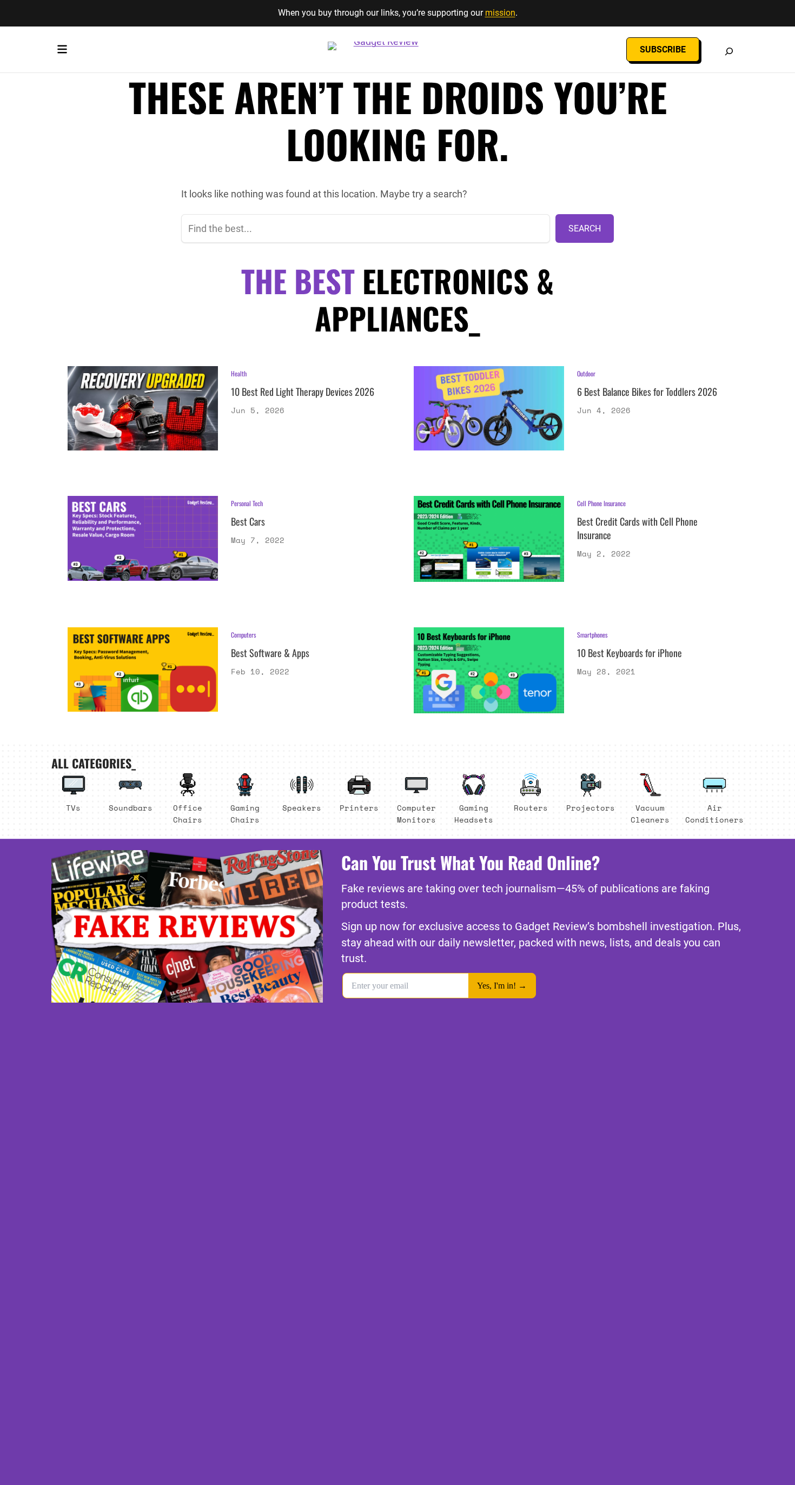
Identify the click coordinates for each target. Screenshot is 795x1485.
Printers (359, 807)
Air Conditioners (714, 813)
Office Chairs (187, 813)
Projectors (590, 807)
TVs (73, 807)
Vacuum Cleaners (650, 813)
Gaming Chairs (245, 813)
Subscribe (663, 49)
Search (584, 228)
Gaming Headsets (473, 813)
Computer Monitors (416, 813)
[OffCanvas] (62, 51)
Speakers (301, 807)
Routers (531, 807)
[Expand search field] (729, 51)
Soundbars (131, 807)
